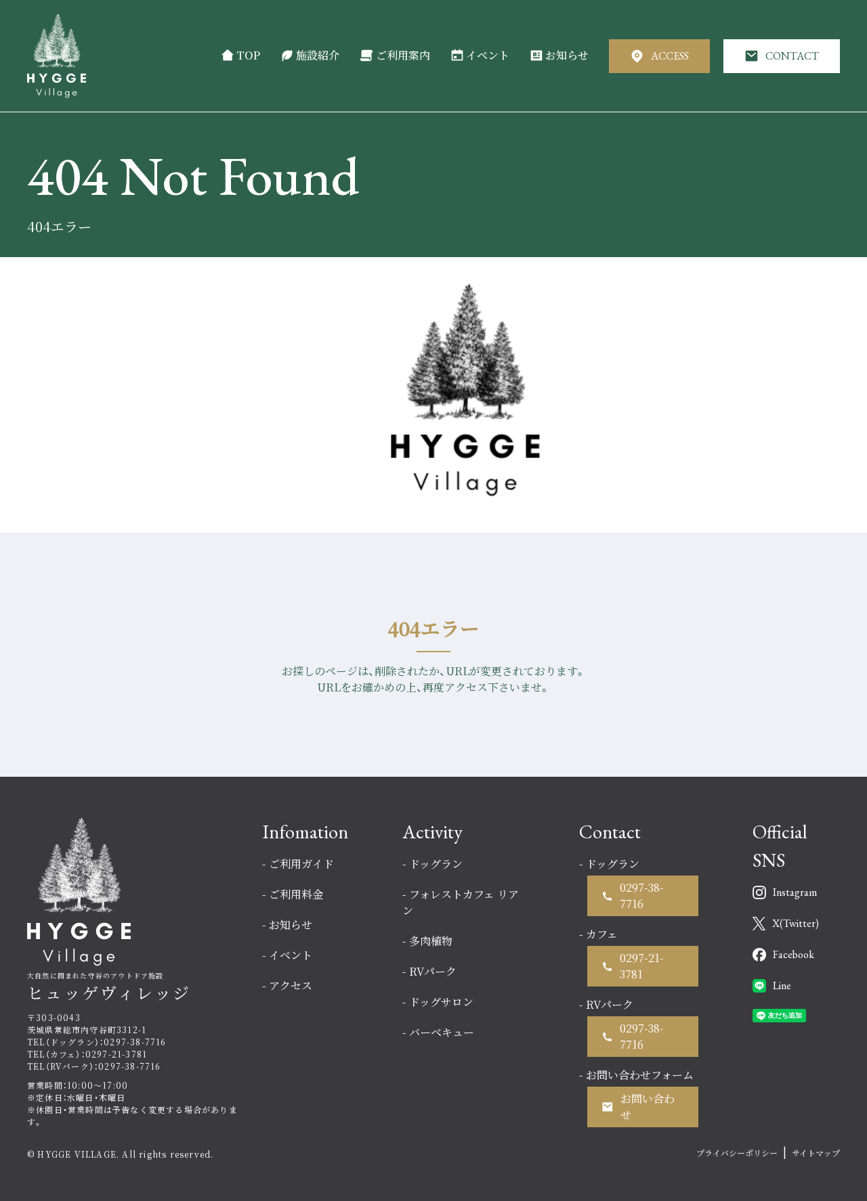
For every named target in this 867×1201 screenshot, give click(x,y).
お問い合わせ (647, 1107)
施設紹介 (317, 55)
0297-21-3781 (642, 966)
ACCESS (670, 56)
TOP (248, 55)
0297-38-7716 (642, 895)
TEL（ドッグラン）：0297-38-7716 (97, 1041)
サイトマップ (816, 1152)
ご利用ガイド (301, 863)
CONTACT (792, 56)
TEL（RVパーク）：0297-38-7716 (94, 1066)
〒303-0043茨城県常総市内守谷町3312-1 (86, 1023)
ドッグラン (436, 863)
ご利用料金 (296, 894)
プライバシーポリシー (737, 1152)
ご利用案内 (402, 55)
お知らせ (567, 55)
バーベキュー (441, 1032)
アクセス (290, 985)
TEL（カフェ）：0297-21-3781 (87, 1054)
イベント (487, 55)
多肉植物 (430, 941)
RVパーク (433, 971)
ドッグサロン (441, 1002)
